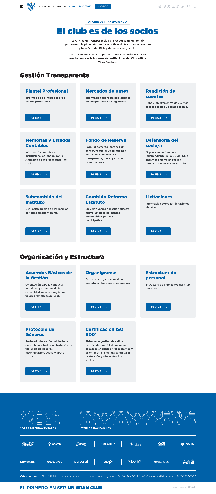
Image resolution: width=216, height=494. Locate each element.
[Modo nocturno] (195, 6)
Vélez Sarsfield (31, 6)
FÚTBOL (51, 6)
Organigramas (101, 273)
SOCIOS (72, 6)
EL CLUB (42, 6)
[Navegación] (22, 6)
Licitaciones (159, 197)
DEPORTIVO (61, 6)
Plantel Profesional (46, 91)
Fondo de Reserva (106, 140)
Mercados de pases (107, 91)
